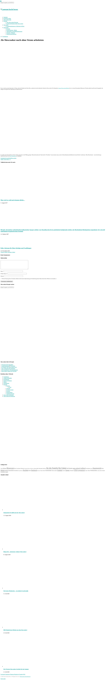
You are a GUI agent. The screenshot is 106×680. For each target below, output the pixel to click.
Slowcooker (13, 158)
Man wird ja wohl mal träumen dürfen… (13, 200)
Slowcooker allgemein (8, 395)
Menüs (5, 382)
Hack (91, 468)
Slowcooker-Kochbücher (9, 396)
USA (76, 470)
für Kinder (69, 468)
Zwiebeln (3, 472)
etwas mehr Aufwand (38, 468)
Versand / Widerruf (10, 32)
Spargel (64, 470)
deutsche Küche (27, 468)
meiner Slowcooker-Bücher (64, 88)
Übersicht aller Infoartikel (7, 364)
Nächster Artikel (11, 252)
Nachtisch (34, 470)
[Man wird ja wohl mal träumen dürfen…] (20, 197)
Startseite (5, 17)
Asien (2, 468)
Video (89, 470)
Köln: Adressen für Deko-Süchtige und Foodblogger (16, 248)
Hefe (103, 468)
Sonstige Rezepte (10, 393)
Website (2, 276)
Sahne (44, 470)
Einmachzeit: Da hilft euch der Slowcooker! (14, 512)
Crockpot (18, 468)
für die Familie (52, 468)
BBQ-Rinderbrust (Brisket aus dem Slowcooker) (15, 630)
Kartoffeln (11, 470)
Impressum (5, 27)
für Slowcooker (9, 389)
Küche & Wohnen (7, 380)
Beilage (4, 468)
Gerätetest (88, 468)
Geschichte (8, 158)
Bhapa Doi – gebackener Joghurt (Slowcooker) (14, 551)
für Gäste (62, 468)
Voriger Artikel (4, 252)
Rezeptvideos (9, 392)
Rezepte (5, 21)
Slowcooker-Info (7, 19)
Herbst (3, 470)
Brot (10, 387)
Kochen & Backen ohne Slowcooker (14, 23)
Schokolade (48, 470)
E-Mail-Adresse (4, 273)
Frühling (44, 468)
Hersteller (13, 366)
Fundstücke (5, 36)
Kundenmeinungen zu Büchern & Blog (15, 26)
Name (2, 271)
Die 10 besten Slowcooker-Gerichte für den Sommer (16, 669)
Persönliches (6, 383)
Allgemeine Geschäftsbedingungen (14, 31)
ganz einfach (76, 468)
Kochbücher (6, 379)
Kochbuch (16, 470)
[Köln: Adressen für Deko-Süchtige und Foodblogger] (8, 245)
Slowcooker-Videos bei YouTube (9, 371)
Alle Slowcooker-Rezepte (12, 22)
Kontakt (8, 28)
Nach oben (3, 678)
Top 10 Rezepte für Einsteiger (8, 368)
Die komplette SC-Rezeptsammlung (9, 370)
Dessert (22, 468)
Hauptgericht (97, 468)
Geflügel (83, 468)
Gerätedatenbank (5, 366)
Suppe (68, 470)
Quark (41, 470)
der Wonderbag (13, 156)
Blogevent (10, 468)
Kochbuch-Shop (7, 18)
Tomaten (72, 470)
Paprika (38, 470)
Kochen (8, 391)
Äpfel (6, 472)
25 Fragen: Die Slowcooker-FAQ (9, 367)
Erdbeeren (31, 468)
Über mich (5, 25)
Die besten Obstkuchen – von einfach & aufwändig (15, 591)
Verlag (86, 470)
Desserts (8, 388)
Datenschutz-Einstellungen (25, 676)
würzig (103, 470)
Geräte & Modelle (7, 378)
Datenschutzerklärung (11, 34)
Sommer (59, 470)
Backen (8, 386)
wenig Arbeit (99, 470)
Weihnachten (93, 470)
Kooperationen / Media (11, 30)
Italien (6, 470)
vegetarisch (81, 470)
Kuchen (25, 470)
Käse (29, 470)
